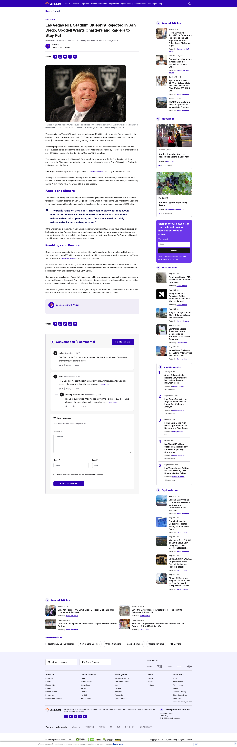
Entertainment (140, 4)
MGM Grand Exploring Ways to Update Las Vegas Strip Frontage (179, 104)
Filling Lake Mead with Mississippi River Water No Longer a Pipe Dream (176, 425)
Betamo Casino (86, 682)
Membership (50, 685)
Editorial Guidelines (52, 692)
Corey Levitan (182, 359)
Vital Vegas (152, 4)
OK (196, 744)
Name (56, 460)
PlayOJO (84, 695)
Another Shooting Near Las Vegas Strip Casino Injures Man (173, 155)
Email (95, 460)
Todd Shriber (182, 286)
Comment (58, 431)
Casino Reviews (156, 644)
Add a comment (123, 342)
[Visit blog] (85, 716)
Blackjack (118, 692)
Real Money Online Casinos (61, 644)
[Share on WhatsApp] (60, 57)
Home (175, 678)
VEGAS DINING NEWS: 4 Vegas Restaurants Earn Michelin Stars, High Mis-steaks (180, 563)
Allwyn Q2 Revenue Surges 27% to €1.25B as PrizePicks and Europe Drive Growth (179, 582)
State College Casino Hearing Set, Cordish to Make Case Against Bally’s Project (176, 379)
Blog (160, 4)
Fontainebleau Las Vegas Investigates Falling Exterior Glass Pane (179, 525)
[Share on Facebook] (55, 57)
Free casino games (122, 682)
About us (49, 674)
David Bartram (182, 589)
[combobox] (61, 662)
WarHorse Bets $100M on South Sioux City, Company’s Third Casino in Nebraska (180, 544)
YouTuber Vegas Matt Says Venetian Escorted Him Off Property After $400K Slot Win (158, 624)
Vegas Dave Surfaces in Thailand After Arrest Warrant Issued (180, 353)
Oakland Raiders (96, 171)
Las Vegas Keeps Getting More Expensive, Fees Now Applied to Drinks (176, 471)
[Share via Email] (75, 57)
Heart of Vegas (86, 698)
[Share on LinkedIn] (65, 57)
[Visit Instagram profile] (80, 716)
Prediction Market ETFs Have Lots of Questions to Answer (180, 280)
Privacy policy (178, 685)
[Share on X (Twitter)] (70, 57)
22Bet (83, 678)
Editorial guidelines (180, 695)
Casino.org (172, 740)
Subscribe (174, 251)
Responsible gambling (53, 698)
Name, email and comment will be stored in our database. (80, 475)
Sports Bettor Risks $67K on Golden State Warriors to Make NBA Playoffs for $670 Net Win (179, 85)
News (67, 4)
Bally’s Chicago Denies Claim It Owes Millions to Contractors (180, 315)
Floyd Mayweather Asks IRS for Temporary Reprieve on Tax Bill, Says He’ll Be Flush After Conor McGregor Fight (180, 39)
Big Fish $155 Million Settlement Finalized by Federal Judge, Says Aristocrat (176, 448)
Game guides (121, 674)
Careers (48, 688)
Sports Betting (127, 4)
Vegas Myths (114, 4)
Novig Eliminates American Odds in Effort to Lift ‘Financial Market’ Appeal (179, 297)
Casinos (151, 682)
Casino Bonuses (135, 644)
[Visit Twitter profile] (66, 716)
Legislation (85, 4)
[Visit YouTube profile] (75, 716)
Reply (68, 365)
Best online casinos (122, 678)
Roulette (118, 688)
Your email (163, 239)
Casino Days (85, 685)
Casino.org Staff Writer (61, 47)
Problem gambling (179, 692)
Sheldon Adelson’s (68, 258)
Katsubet (84, 692)
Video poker (119, 695)
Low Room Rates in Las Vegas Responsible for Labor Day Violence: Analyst (175, 403)
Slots (116, 685)
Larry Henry (171, 161)
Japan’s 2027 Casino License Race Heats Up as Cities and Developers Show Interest (180, 505)
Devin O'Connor (183, 94)
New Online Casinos (90, 644)
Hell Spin (84, 688)
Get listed (48, 682)
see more (105, 384)
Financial (75, 4)
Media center (178, 698)
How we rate (50, 695)
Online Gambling (113, 644)
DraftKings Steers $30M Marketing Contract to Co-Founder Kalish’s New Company (179, 334)
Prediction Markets (99, 4)
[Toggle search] (189, 3)
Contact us (49, 678)
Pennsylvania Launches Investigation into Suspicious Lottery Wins (180, 63)
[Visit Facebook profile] (71, 716)
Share (77, 365)
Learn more (118, 744)
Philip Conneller (178, 410)
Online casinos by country (182, 702)
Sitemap (176, 688)
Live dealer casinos (122, 698)
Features (151, 685)
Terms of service (179, 682)
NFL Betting (175, 644)
